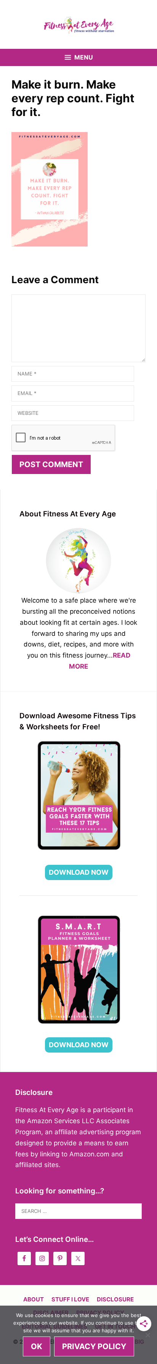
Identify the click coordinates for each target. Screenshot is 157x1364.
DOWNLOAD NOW (79, 872)
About (33, 1299)
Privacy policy (94, 1346)
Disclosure (115, 1299)
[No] (147, 1335)
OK (36, 1346)
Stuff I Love (70, 1299)
